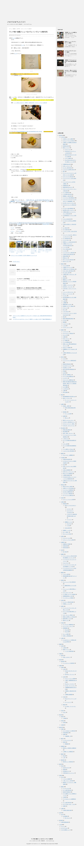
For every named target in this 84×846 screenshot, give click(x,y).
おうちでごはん (64, 828)
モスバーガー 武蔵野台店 (68, 380)
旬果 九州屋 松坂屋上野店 (70, 407)
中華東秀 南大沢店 (67, 164)
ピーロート (69, 509)
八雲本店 (65, 647)
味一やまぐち (67, 818)
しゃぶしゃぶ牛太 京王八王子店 (70, 231)
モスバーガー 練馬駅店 (68, 455)
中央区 (62, 622)
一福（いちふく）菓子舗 (68, 780)
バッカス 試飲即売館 (69, 651)
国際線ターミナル (68, 522)
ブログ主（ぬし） (16, 261)
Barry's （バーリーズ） (68, 293)
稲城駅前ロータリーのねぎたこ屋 (70, 349)
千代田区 (63, 457)
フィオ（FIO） (66, 240)
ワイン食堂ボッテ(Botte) (68, 449)
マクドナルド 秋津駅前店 (68, 490)
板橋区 (62, 554)
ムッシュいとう (68, 702)
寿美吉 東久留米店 (67, 429)
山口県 (60, 812)
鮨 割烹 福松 (65, 547)
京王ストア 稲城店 (67, 347)
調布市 (62, 263)
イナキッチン (66, 331)
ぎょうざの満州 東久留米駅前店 (69, 445)
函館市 (62, 786)
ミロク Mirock (66, 311)
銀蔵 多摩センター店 (67, 618)
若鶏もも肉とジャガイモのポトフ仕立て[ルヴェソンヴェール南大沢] (12, 250)
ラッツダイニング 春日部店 (68, 663)
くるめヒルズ (66, 438)
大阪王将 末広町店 (67, 459)
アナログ (65, 320)
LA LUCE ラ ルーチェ (67, 365)
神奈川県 (61, 727)
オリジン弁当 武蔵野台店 (68, 376)
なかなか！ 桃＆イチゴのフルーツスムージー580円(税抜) (71, 71)
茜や (64, 171)
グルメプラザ (66, 563)
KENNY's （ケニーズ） (68, 286)
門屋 (64, 371)
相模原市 (63, 746)
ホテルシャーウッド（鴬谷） (69, 423)
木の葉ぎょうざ (66, 367)
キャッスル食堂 (68, 413)
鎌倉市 (62, 754)
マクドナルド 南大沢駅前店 (68, 197)
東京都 (28, 255)
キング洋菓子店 (66, 192)
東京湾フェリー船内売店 (68, 761)
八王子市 (19, 224)
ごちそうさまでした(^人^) (22, 201)
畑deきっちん (66, 620)
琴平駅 (64, 722)
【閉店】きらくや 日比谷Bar (69, 269)
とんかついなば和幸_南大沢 (69, 169)
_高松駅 (64, 718)
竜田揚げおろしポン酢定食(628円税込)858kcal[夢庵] (29, 288)
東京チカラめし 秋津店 (67, 486)
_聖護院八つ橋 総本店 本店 (70, 691)
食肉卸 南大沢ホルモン (67, 187)
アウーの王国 (66, 265)
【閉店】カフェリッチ (67, 267)
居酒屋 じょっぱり (67, 530)
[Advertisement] (42, 10)
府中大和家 (65, 392)
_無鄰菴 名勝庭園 (68, 694)
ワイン (14, 98)
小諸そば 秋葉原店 (67, 470)
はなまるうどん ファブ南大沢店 (69, 205)
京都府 (60, 665)
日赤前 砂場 (65, 545)
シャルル (65, 250)
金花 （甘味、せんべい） (68, 433)
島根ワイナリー (66, 649)
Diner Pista (69, 523)
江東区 (62, 638)
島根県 (60, 644)
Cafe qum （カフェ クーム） (69, 425)
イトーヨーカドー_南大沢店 (69, 252)
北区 (62, 550)
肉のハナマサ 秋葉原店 (67, 473)
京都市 (62, 667)
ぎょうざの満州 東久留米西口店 (69, 440)
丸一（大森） (66, 532)
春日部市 (63, 661)
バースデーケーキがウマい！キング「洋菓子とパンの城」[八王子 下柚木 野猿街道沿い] (32, 319)
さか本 (64, 358)
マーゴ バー (69, 519)
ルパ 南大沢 (65, 227)
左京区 (64, 676)
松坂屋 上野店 (66, 406)
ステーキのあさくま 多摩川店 (69, 730)
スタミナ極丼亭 (68, 158)
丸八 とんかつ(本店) (67, 534)
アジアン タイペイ (67, 327)
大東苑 (64, 337)
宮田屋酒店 (65, 628)
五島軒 (64, 806)
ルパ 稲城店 (65, 340)
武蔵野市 (63, 542)
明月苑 (64, 278)
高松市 (62, 716)
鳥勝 (64, 322)
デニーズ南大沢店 (66, 249)
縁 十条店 (65, 551)
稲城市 (62, 329)
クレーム (63, 826)
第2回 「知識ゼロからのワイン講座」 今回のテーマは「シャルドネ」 (33, 297)
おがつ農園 (65, 387)
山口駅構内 (65, 816)
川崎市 (62, 729)
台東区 (62, 404)
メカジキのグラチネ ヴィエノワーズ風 (27, 249)
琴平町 (62, 720)
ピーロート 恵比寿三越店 (68, 602)
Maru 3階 (67, 631)
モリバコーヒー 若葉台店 (68, 333)
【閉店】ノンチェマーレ (68, 285)
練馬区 (62, 453)
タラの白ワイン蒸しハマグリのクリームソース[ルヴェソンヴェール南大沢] (19, 251)
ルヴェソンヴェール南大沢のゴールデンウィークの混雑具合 (41, 250)
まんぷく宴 (65, 335)
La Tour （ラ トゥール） (70, 685)
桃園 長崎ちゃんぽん (67, 304)
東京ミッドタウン (66, 398)
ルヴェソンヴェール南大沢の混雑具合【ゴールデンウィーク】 (48, 250)
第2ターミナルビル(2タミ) (70, 505)
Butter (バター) (66, 261)
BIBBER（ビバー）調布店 (68, 306)
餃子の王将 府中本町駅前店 (68, 369)
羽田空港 (65, 503)
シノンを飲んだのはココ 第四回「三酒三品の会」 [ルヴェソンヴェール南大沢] (30, 102)
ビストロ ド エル (66, 538)
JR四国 (62, 725)
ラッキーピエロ (66, 788)
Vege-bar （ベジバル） (69, 684)
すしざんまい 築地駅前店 (68, 624)
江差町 (62, 808)
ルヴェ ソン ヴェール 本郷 (68, 499)
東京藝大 (65, 412)
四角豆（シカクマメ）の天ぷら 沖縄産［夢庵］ (28, 269)
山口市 (62, 814)
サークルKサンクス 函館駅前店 (69, 799)
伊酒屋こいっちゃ (66, 603)
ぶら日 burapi (66, 388)
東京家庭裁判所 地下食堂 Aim (69, 396)
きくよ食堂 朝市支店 (67, 802)
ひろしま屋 (65, 444)
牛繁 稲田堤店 (66, 732)
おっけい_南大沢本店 (67, 167)
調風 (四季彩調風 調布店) (68, 318)
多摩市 (62, 606)
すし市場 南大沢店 (67, 238)
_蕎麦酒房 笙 (68, 736)
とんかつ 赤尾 (66, 574)
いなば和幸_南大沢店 (67, 194)
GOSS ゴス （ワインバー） (68, 471)
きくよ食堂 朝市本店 (67, 790)
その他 (60, 824)
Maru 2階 (67, 629)
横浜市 (62, 738)
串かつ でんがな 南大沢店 (68, 259)
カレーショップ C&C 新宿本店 (69, 582)
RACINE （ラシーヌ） (69, 674)
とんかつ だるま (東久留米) (68, 451)
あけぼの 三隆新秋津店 (67, 491)
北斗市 (62, 777)
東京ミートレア (66, 147)
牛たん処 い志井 (66, 272)
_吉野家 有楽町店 (66, 475)
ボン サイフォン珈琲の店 (68, 495)
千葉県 (60, 653)
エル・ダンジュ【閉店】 (68, 615)
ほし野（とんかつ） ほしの (68, 203)
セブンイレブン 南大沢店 (68, 176)
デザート (17, 200)
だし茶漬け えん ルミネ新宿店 (69, 594)
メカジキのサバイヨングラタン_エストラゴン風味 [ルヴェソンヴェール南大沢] (34, 251)
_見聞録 (64, 302)
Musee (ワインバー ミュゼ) (70, 698)
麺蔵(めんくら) (66, 279)
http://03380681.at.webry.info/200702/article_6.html (29, 131)
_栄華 (64, 390)
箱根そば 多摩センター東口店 (69, 616)
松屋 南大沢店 (66, 146)
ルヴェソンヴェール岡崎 (70, 678)
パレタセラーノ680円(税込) (23, 278)
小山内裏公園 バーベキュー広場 (69, 215)
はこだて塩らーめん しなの (69, 804)
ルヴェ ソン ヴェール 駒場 (68, 539)
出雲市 (62, 646)
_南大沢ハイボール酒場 (68, 139)
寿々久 (64, 309)
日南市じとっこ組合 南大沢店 (69, 242)
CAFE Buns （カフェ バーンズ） (69, 288)
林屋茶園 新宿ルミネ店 (67, 596)
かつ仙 (68, 525)
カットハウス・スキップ (68, 626)
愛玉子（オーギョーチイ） (68, 420)
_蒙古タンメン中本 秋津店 (68, 488)
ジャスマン (65, 378)
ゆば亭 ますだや (66, 767)
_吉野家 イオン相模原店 (68, 751)
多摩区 (64, 734)
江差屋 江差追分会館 (67, 810)
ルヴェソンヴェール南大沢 (32, 94)
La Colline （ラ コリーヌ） (70, 706)
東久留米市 (63, 428)
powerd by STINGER (54, 843)
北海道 (60, 775)
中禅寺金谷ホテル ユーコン (68, 773)
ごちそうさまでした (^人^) (16, 22)
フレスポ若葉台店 (66, 342)
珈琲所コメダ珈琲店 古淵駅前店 (69, 748)
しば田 (64, 301)
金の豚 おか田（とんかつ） (68, 210)
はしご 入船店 (66, 634)
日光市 (62, 766)
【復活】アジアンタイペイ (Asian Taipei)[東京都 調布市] (70, 61)
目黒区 (62, 536)
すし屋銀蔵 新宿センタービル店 (69, 585)
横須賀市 (63, 760)
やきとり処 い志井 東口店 (68, 271)
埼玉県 (60, 659)
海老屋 (64, 769)
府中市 (62, 357)
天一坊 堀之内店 (66, 229)
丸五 (64, 464)
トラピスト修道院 (66, 779)
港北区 (64, 742)
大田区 (62, 502)
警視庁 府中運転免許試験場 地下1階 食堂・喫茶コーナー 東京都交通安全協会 (70, 383)
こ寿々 (64, 757)
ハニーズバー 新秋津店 (67, 493)
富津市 (62, 655)
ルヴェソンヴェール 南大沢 (15, 222)
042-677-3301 (46, 224)
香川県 (60, 714)
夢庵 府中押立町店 (67, 364)
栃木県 (60, 764)
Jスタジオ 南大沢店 (67, 219)
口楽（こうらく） (66, 166)
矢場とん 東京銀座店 (67, 635)
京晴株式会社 (66, 185)
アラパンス (65, 308)
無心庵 (64, 755)
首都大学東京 (66, 256)
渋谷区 (62, 600)
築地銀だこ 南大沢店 (67, 196)
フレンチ (32, 255)
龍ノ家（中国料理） (67, 374)
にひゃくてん (67, 149)
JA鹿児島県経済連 (65, 822)
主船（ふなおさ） (66, 657)
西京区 (64, 704)
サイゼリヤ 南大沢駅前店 (68, 208)
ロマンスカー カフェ (67, 592)
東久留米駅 (65, 431)
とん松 (64, 325)
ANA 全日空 (67, 528)
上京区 (64, 669)
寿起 (64, 316)
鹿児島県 (61, 820)
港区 (62, 394)
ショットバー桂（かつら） (68, 292)
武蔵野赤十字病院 (66, 544)
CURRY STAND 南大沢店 (68, 254)
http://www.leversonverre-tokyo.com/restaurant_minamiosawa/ (37, 222)
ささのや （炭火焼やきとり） (69, 422)
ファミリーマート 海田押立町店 (69, 360)
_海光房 (64, 797)
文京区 (62, 497)
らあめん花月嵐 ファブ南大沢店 (69, 224)
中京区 (64, 697)
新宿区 (62, 580)
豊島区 (62, 572)
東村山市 (63, 484)
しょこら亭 (65, 247)
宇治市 (62, 710)
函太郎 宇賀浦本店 (67, 792)
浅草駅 (64, 416)
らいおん (65, 295)
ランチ (13, 38)
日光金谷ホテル (66, 771)
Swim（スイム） (66, 338)
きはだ (64, 712)
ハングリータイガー (67, 740)
